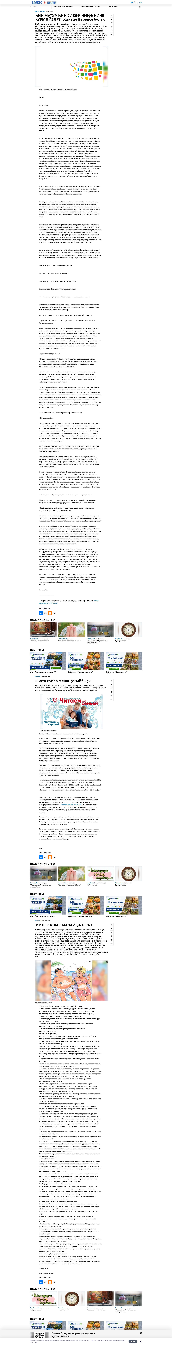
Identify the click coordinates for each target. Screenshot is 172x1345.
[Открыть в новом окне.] (43, 613)
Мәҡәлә (33, 6)
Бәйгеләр (38, 676)
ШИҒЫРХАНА (113, 6)
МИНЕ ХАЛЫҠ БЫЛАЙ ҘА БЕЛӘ (90, 6)
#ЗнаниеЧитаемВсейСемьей (71, 805)
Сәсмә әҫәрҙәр (40, 11)
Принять (133, 1341)
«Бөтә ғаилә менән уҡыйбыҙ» (63, 6)
